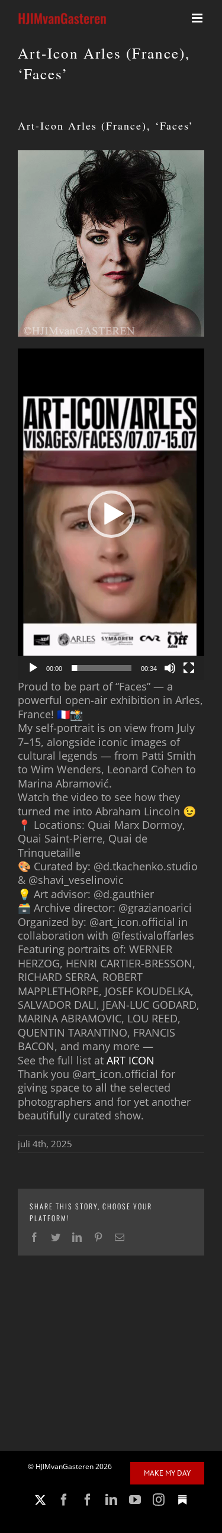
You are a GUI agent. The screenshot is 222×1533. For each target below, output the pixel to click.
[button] (111, 514)
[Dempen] (170, 668)
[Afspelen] (33, 668)
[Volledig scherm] (189, 668)
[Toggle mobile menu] (198, 18)
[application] (111, 514)
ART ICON (131, 1060)
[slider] (101, 668)
